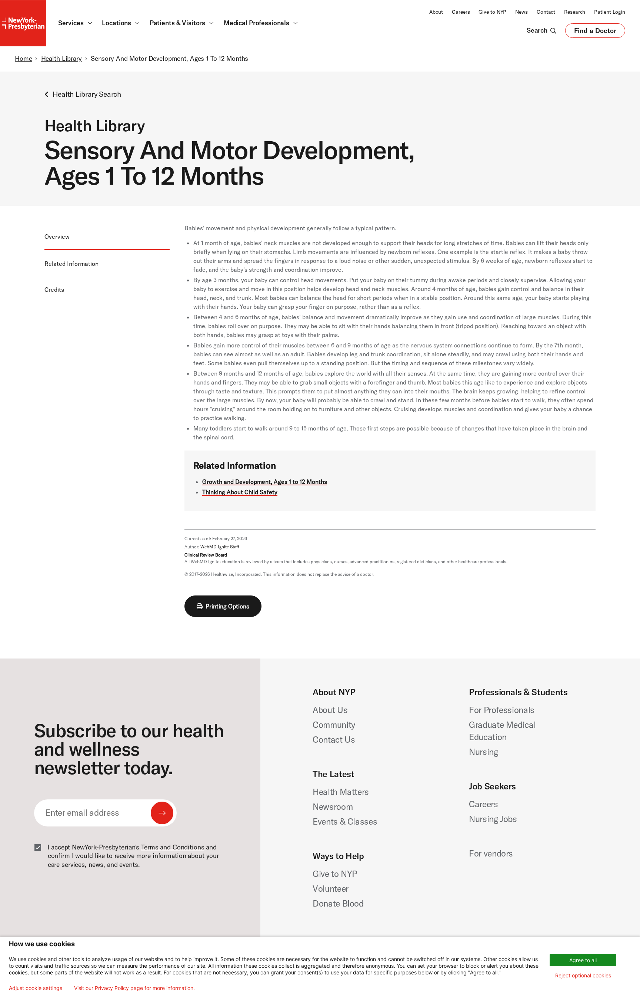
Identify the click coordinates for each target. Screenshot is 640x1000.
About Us (330, 709)
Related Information (71, 263)
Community (334, 724)
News (521, 12)
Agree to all (583, 960)
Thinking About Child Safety (239, 492)
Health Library (61, 59)
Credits (54, 289)
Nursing (483, 751)
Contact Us (334, 739)
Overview (57, 236)
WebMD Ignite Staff (219, 546)
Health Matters (341, 791)
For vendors (491, 853)
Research (574, 12)
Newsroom (333, 806)
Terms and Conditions (172, 847)
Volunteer (331, 888)
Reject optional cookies (583, 975)
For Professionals (501, 709)
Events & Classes (345, 821)
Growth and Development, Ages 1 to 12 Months (264, 481)
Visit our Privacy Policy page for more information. (134, 988)
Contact (546, 12)
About (436, 12)
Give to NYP (492, 12)
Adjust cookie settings (35, 988)
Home (23, 59)
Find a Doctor (595, 32)
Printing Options (227, 606)
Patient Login (609, 12)
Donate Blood (338, 903)
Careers (461, 12)
